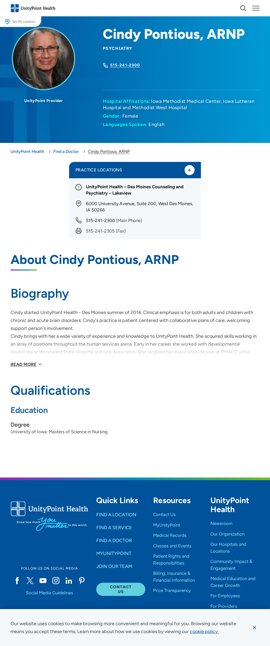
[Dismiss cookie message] (254, 628)
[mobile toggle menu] (243, 8)
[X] (30, 580)
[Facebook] (17, 580)
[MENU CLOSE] (255, 8)
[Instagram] (56, 580)
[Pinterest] (82, 580)
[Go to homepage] (33, 8)
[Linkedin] (69, 580)
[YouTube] (43, 580)
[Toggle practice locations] (190, 170)
